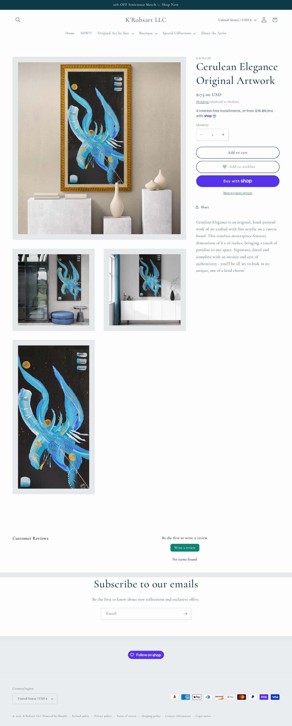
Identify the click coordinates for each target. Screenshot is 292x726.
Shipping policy (151, 716)
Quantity (202, 125)
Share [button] (205, 207)
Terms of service (127, 716)
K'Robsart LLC (32, 716)
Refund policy (80, 716)
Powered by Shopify (55, 716)
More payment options (237, 193)
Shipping (202, 102)
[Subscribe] (185, 614)
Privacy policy (103, 716)
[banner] (238, 246)
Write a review (185, 547)
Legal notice (203, 716)
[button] (18, 19)
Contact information (178, 716)
